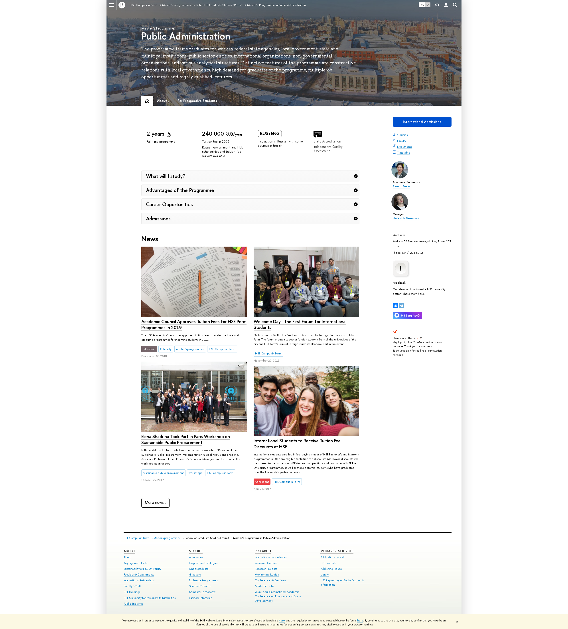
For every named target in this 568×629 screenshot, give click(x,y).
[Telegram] (401, 305)
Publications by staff (332, 557)
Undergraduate (199, 569)
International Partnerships (139, 580)
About (129, 551)
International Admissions (422, 121)
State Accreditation (327, 141)
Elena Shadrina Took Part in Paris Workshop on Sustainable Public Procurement (185, 439)
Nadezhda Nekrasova (406, 218)
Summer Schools (199, 586)
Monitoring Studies (267, 574)
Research (263, 551)
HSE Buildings (132, 592)
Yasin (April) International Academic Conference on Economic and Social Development (278, 596)
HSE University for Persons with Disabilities (150, 598)
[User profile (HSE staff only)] (446, 5)
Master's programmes (167, 538)
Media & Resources (336, 551)
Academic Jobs (264, 586)
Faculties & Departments (139, 574)
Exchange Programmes (203, 580)
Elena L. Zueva (401, 186)
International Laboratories (270, 557)
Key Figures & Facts (135, 563)
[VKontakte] (395, 305)
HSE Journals (328, 563)
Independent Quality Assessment (328, 148)
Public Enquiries (133, 603)
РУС (422, 4)
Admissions (196, 557)
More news (154, 502)
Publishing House (331, 569)
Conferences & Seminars (270, 580)
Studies (196, 551)
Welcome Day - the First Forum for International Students (300, 324)
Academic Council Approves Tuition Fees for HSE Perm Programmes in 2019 (194, 324)
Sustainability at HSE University (142, 569)
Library (324, 574)
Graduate (195, 574)
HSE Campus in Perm (136, 538)
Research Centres (266, 563)
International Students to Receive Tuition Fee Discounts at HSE (297, 444)
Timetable (403, 152)
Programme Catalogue (203, 563)
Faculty (401, 141)
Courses (402, 135)
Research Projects (266, 569)
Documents (404, 146)
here (282, 620)
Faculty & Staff (132, 586)
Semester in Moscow (202, 592)
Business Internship (200, 598)
